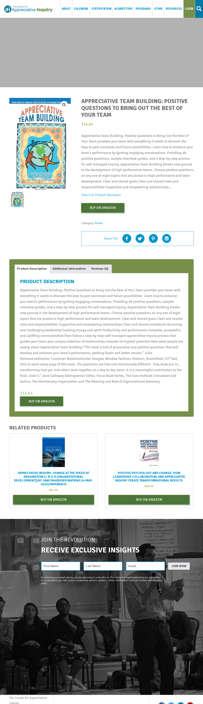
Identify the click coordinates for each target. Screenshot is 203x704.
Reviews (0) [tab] (99, 269)
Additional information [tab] (69, 269)
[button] (64, 104)
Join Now (179, 566)
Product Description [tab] (32, 269)
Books (99, 223)
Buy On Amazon (103, 208)
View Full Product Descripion (101, 195)
